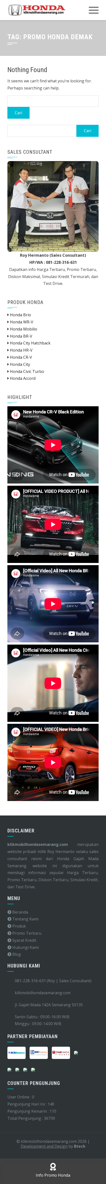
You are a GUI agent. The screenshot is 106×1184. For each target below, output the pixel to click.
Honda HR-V (21, 350)
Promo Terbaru (26, 933)
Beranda (19, 912)
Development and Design (44, 1146)
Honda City (19, 364)
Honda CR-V (20, 357)
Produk (18, 926)
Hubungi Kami (25, 947)
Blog (16, 954)
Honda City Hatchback (30, 343)
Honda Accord (22, 378)
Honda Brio (20, 315)
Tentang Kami (24, 919)
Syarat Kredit (23, 940)
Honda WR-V (21, 322)
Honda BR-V (20, 336)
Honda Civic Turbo (26, 371)
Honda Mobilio (23, 329)
